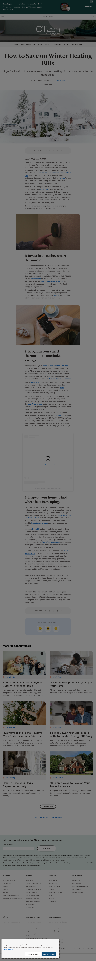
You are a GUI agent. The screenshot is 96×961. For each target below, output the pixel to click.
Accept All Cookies (49, 954)
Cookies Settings (33, 954)
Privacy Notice (8, 949)
